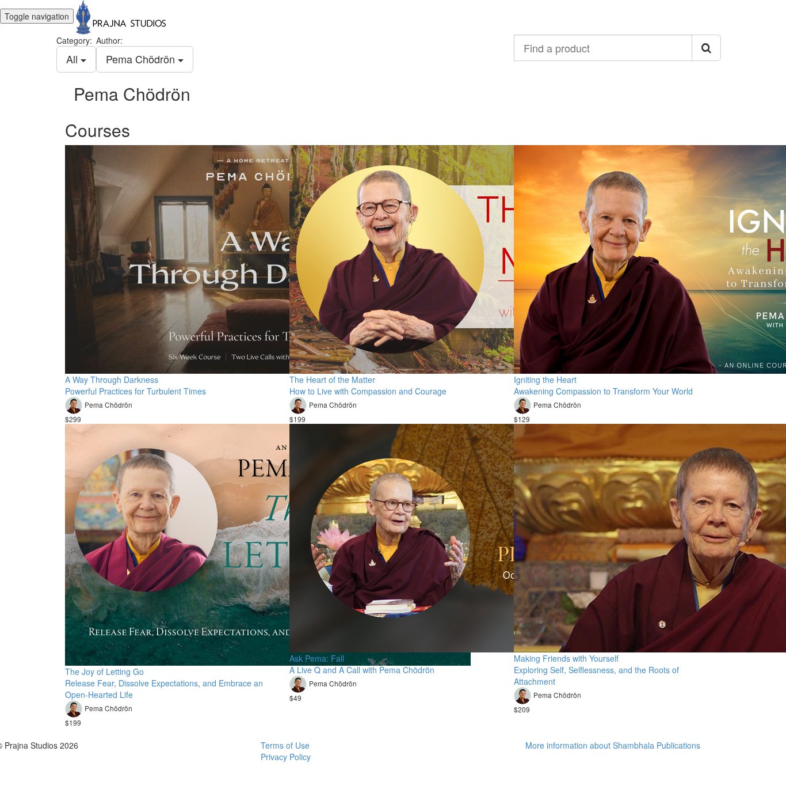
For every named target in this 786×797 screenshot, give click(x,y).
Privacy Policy (286, 756)
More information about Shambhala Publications (612, 745)
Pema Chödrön (142, 58)
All (73, 58)
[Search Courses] (706, 48)
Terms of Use (285, 745)
